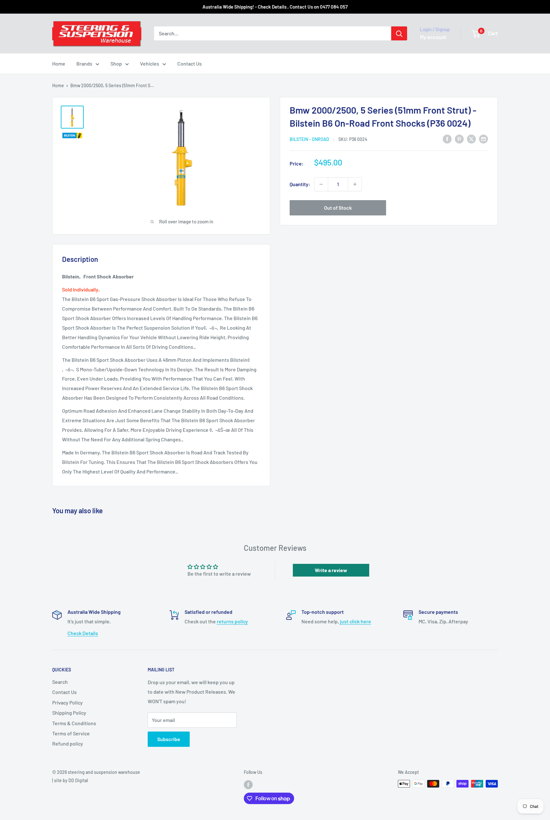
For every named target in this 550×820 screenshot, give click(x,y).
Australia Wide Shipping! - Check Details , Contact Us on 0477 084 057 (275, 7)
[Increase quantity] (355, 184)
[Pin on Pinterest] (459, 139)
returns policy (232, 621)
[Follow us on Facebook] (248, 784)
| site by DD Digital (70, 780)
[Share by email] (483, 139)
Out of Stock (338, 208)
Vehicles (149, 63)
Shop (116, 63)
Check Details (82, 633)
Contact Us (189, 63)
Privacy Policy (67, 702)
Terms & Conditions (74, 723)
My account (433, 37)
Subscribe (168, 739)
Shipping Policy (69, 713)
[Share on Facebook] (447, 139)
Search (60, 682)
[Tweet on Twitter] (471, 139)
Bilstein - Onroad (309, 139)
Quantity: (300, 184)
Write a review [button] (331, 570)
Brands (84, 63)
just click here (355, 621)
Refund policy (67, 743)
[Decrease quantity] (321, 184)
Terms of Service (71, 733)
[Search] (399, 33)
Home (58, 63)
